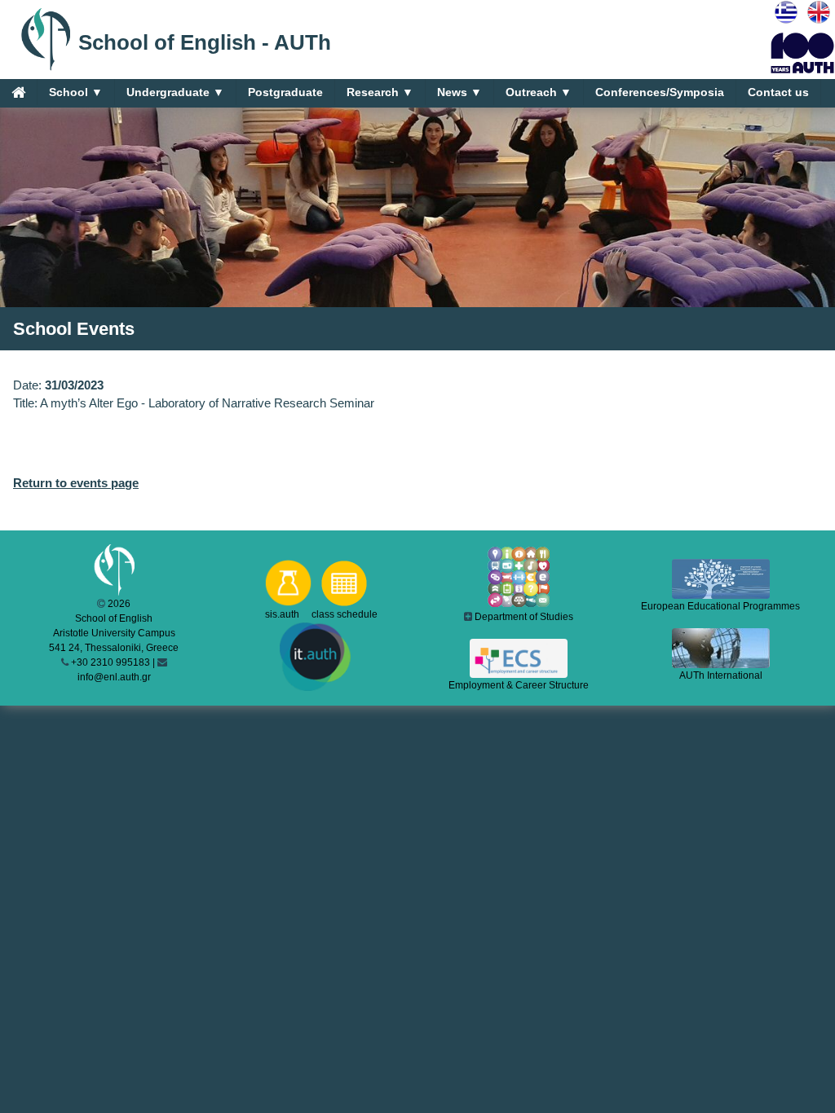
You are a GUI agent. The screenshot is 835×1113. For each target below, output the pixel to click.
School (76, 92)
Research (380, 92)
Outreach (539, 92)
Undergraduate (175, 92)
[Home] (18, 92)
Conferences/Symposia (659, 92)
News (459, 92)
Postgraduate (285, 92)
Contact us (778, 92)
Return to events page (76, 483)
